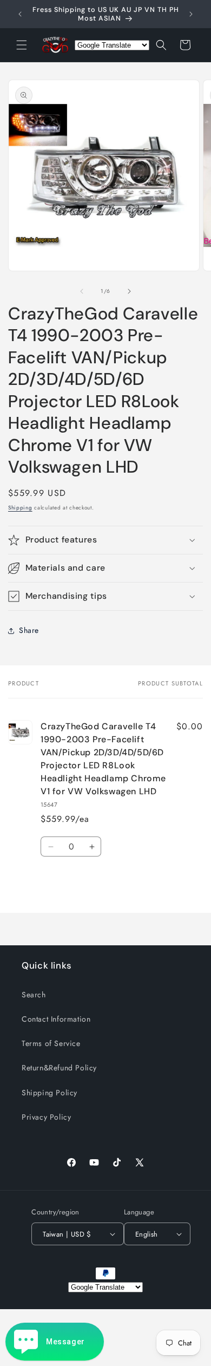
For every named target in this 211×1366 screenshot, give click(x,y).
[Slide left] (82, 291)
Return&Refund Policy (59, 1067)
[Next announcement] (191, 14)
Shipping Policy (49, 1092)
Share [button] (29, 630)
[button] (22, 45)
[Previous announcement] (20, 14)
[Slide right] (129, 291)
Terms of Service (51, 1043)
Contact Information (56, 1019)
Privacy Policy (46, 1117)
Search (34, 994)
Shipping (20, 508)
